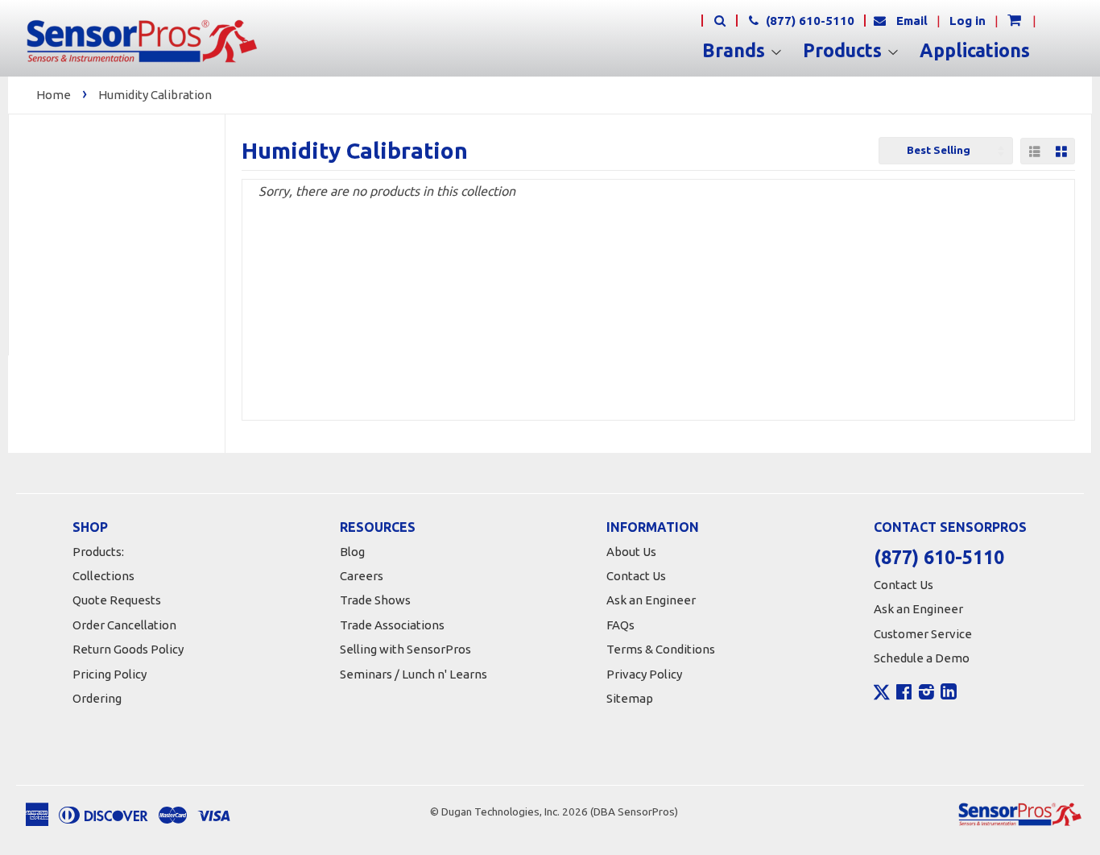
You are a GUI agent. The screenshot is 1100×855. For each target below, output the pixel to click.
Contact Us (636, 576)
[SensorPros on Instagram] (926, 693)
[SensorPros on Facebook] (903, 693)
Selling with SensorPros (405, 649)
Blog (352, 551)
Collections (103, 576)
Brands (736, 50)
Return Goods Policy (128, 649)
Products (845, 50)
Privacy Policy (644, 674)
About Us (631, 551)
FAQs (620, 625)
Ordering (97, 698)
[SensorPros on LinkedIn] (949, 693)
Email (912, 20)
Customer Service (923, 634)
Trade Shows (375, 600)
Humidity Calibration (155, 95)
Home (53, 95)
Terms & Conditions (660, 649)
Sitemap (629, 698)
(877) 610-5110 (808, 20)
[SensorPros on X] (882, 696)
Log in (967, 20)
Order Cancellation (124, 625)
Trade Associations (392, 625)
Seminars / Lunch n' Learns (413, 674)
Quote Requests (116, 600)
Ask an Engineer (651, 600)
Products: (98, 551)
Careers (361, 576)
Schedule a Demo (922, 658)
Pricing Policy (109, 674)
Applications (975, 50)
